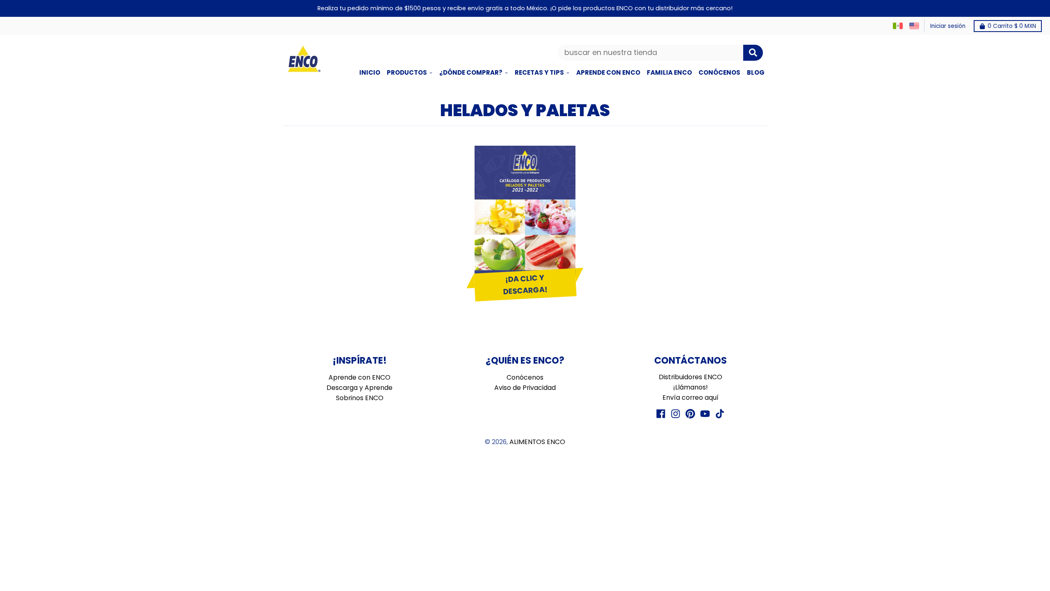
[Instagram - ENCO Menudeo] (675, 414)
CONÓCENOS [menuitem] (719, 72)
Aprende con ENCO (359, 377)
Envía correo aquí (690, 397)
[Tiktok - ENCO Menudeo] (720, 414)
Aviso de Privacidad (525, 387)
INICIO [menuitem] (369, 72)
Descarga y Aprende (359, 387)
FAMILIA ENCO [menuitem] (669, 72)
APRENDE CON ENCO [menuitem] (608, 72)
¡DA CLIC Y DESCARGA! (525, 285)
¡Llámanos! (690, 387)
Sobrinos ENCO (359, 398)
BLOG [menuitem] (756, 72)
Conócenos (525, 377)
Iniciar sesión (948, 26)
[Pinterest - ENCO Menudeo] (690, 414)
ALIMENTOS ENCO (537, 442)
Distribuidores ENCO (690, 377)
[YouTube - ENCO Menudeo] (705, 414)
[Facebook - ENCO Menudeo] (661, 414)
